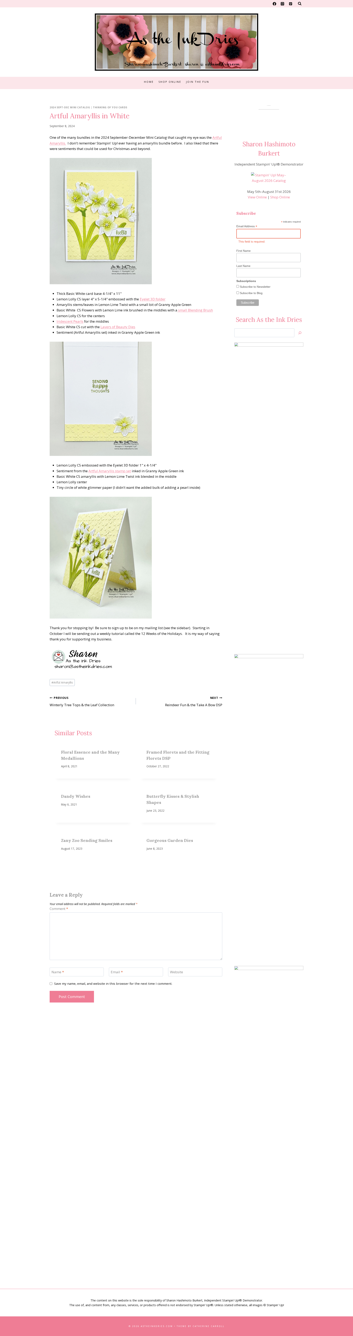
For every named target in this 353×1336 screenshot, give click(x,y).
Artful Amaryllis (62, 682)
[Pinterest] (290, 3)
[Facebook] (274, 3)
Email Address (246, 226)
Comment (59, 908)
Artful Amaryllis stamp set (109, 471)
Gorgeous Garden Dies (169, 840)
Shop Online (170, 82)
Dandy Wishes (75, 796)
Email (117, 972)
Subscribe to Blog (251, 293)
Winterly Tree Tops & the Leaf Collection (82, 701)
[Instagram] (282, 3)
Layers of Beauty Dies (118, 326)
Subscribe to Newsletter (254, 286)
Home (149, 82)
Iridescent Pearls (70, 321)
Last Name (243, 265)
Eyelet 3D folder (152, 299)
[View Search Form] (299, 3)
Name (57, 972)
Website (176, 972)
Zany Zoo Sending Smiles (86, 840)
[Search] (299, 332)
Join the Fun (197, 82)
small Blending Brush (195, 310)
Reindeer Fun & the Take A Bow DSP (193, 701)
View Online (257, 197)
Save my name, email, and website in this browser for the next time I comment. (113, 984)
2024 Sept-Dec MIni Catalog (70, 107)
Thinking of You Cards (110, 107)
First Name (243, 250)
